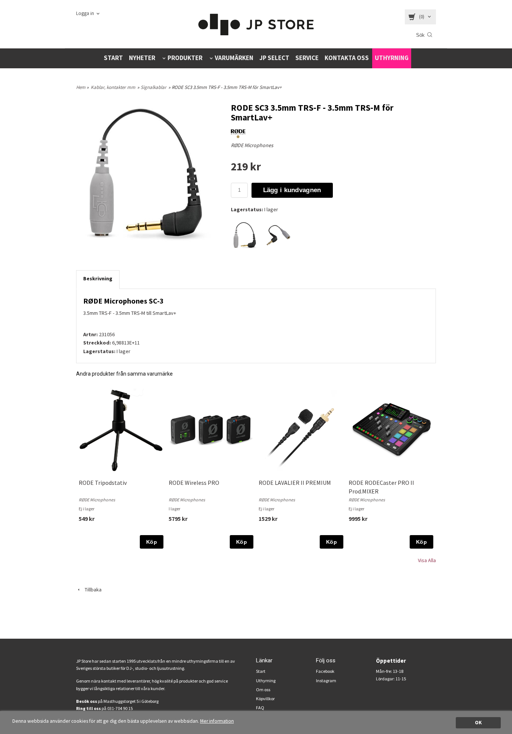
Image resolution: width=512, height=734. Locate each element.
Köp (151, 542)
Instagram (326, 680)
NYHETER (142, 58)
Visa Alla (427, 560)
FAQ (260, 707)
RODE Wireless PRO (194, 482)
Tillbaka (91, 589)
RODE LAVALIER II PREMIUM (295, 482)
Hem (80, 87)
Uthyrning (265, 680)
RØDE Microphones (252, 145)
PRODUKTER (185, 58)
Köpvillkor (265, 698)
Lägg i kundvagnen (292, 190)
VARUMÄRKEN (234, 58)
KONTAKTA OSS (347, 58)
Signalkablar (153, 87)
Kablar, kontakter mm (113, 87)
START (113, 58)
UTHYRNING (392, 58)
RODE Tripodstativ (103, 482)
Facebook (325, 671)
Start (260, 671)
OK (478, 722)
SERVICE (307, 58)
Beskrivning (97, 278)
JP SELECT (274, 58)
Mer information (217, 721)
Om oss (263, 689)
